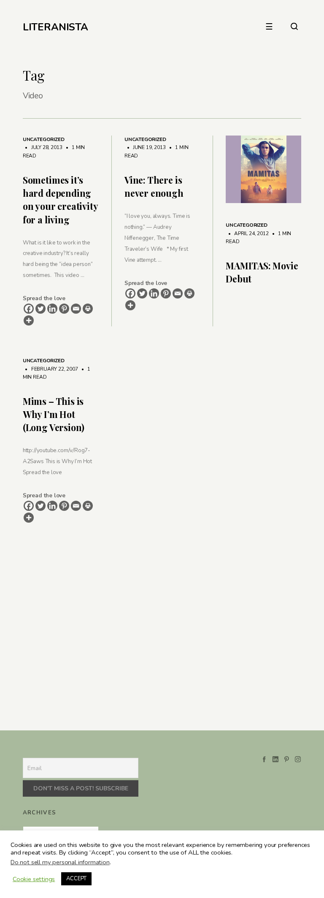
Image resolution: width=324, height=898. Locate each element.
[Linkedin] (52, 309)
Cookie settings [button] (34, 879)
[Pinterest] (64, 309)
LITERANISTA (55, 27)
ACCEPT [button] (76, 878)
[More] (29, 320)
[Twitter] (40, 309)
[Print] (88, 309)
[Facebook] (29, 309)
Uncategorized (44, 139)
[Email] (76, 309)
